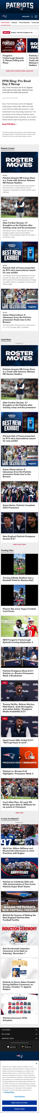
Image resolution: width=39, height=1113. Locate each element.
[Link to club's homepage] (4, 15)
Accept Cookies (19, 1109)
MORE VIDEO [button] (19, 813)
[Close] (36, 1063)
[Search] (32, 16)
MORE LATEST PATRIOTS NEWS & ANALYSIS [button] (19, 71)
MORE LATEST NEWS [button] (19, 544)
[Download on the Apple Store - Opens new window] (12, 1047)
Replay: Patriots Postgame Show (22, 32)
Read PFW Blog (8, 124)
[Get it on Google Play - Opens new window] (26, 1047)
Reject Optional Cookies (19, 1103)
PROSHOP (25, 16)
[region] (19, 1086)
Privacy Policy (9, 1092)
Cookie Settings (19, 1096)
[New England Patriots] (19, 1057)
